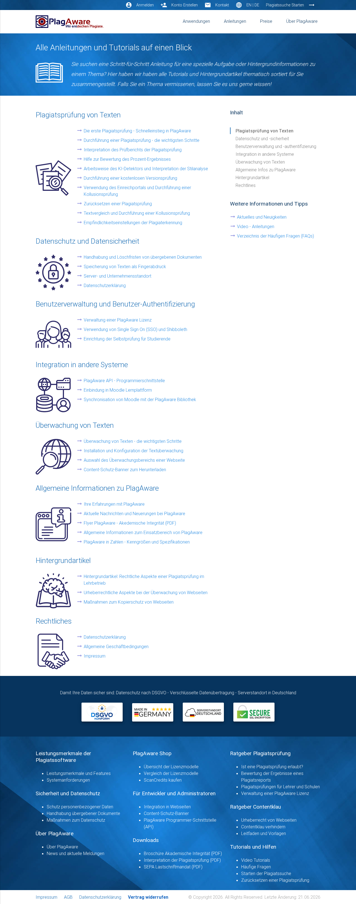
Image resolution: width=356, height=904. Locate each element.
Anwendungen (196, 21)
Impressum (94, 656)
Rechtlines (246, 185)
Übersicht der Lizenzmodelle (171, 766)
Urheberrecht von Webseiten (268, 820)
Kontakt (222, 5)
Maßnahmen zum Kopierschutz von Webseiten (129, 602)
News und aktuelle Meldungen (75, 853)
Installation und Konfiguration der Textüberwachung (133, 450)
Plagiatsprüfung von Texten (264, 131)
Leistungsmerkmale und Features (79, 773)
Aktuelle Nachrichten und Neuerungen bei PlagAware (134, 513)
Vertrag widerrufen (148, 897)
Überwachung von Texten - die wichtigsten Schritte (133, 441)
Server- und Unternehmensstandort (117, 276)
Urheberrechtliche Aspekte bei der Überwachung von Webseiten (145, 592)
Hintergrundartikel (252, 177)
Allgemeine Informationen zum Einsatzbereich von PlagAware (143, 532)
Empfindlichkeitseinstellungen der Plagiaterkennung (133, 222)
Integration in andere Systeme (265, 154)
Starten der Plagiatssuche (266, 873)
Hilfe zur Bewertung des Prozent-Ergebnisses (127, 159)
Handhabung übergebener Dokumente (83, 813)
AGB (68, 897)
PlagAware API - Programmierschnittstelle (124, 380)
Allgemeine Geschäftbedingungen (116, 646)
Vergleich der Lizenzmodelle (171, 773)
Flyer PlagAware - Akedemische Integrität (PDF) (130, 523)
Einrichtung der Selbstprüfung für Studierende (127, 339)
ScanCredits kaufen (163, 780)
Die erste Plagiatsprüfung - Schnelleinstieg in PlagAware (137, 131)
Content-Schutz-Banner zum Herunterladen (125, 469)
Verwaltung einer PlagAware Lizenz (118, 320)
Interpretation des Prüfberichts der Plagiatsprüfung (133, 149)
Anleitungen (235, 21)
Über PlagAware (302, 21)
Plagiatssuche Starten (285, 5)
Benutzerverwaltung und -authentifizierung (276, 146)
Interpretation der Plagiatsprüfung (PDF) (182, 860)
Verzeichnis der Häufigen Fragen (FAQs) (275, 236)
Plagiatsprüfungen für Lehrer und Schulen (280, 786)
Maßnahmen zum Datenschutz (76, 820)
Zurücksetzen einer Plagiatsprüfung (118, 203)
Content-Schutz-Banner (166, 813)
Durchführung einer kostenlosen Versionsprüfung (130, 178)
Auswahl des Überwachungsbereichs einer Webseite (134, 460)
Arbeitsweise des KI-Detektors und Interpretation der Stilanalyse (146, 168)
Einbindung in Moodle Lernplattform (118, 390)
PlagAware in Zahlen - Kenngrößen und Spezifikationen (137, 542)
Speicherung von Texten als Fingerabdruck (125, 266)
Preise (266, 21)
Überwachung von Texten (260, 162)
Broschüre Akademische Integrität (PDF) (183, 853)
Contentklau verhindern (263, 826)
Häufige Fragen (256, 867)
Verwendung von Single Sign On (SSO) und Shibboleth (135, 329)
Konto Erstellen (184, 5)
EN (248, 5)
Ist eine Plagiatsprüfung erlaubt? (272, 766)
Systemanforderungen (68, 780)
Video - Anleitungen (255, 226)
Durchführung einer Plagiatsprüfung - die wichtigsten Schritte (141, 140)
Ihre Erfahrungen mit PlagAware (114, 504)
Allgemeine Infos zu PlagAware (266, 169)
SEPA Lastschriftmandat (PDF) (173, 867)
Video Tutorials (255, 860)
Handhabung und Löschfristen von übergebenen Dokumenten (143, 257)
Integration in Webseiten (167, 806)
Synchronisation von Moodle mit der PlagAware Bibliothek (140, 399)
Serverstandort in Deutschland (267, 692)
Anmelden (145, 5)
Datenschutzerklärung (105, 285)
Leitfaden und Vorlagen (263, 833)
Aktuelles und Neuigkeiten (261, 217)
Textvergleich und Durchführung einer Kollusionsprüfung (137, 213)
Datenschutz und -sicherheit (262, 138)
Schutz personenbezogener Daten (80, 806)
